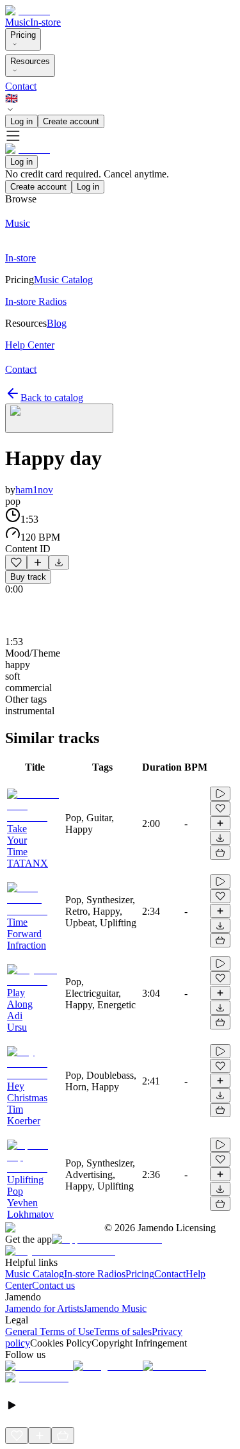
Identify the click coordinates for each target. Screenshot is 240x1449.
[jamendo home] (27, 10)
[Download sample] (59, 562)
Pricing (23, 35)
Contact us (53, 1285)
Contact (20, 86)
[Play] (59, 418)
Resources (30, 61)
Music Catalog (34, 1273)
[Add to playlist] (38, 562)
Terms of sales (123, 1331)
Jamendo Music (115, 1308)
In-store (45, 22)
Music (17, 22)
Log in (21, 121)
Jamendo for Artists (44, 1308)
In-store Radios (94, 1273)
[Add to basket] (220, 853)
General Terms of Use (49, 1331)
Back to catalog (51, 397)
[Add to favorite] (16, 562)
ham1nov (34, 489)
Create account (71, 121)
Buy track (28, 577)
